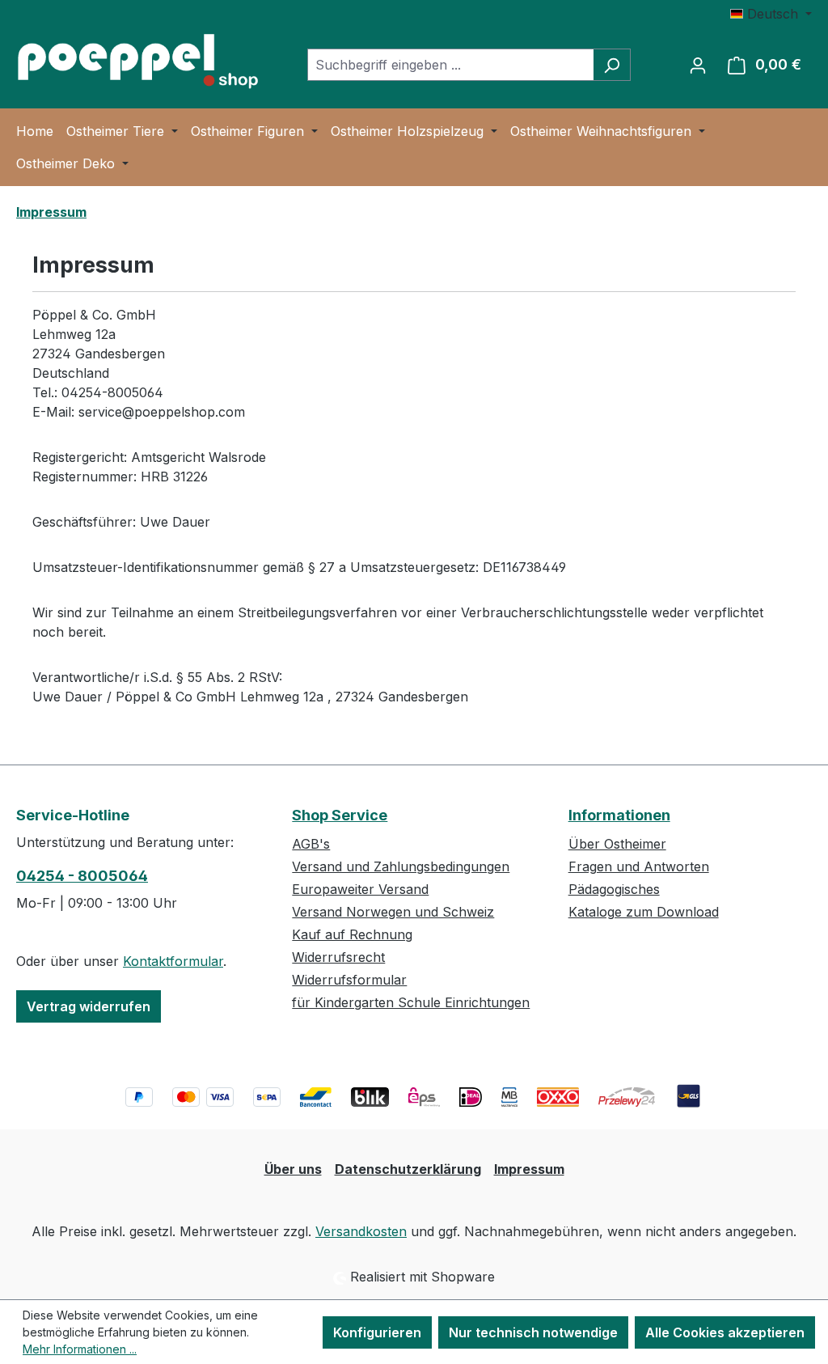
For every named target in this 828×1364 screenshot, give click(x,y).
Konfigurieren (377, 1332)
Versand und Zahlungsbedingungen (400, 866)
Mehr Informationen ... (80, 1349)
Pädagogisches (614, 889)
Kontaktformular (173, 961)
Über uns (293, 1169)
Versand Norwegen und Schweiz (393, 912)
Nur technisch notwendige (533, 1332)
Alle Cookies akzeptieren (725, 1332)
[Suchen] (612, 65)
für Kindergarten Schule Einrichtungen (411, 1002)
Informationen (619, 815)
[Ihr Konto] (697, 65)
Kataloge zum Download (643, 912)
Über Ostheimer (617, 844)
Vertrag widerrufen (88, 1006)
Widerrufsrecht (338, 957)
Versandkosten (361, 1231)
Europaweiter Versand (360, 889)
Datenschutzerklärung (408, 1169)
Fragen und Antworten (638, 866)
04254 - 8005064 (82, 875)
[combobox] (450, 65)
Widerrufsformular (349, 980)
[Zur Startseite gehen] (137, 61)
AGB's (311, 844)
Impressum (529, 1169)
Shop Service (339, 815)
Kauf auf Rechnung (352, 934)
